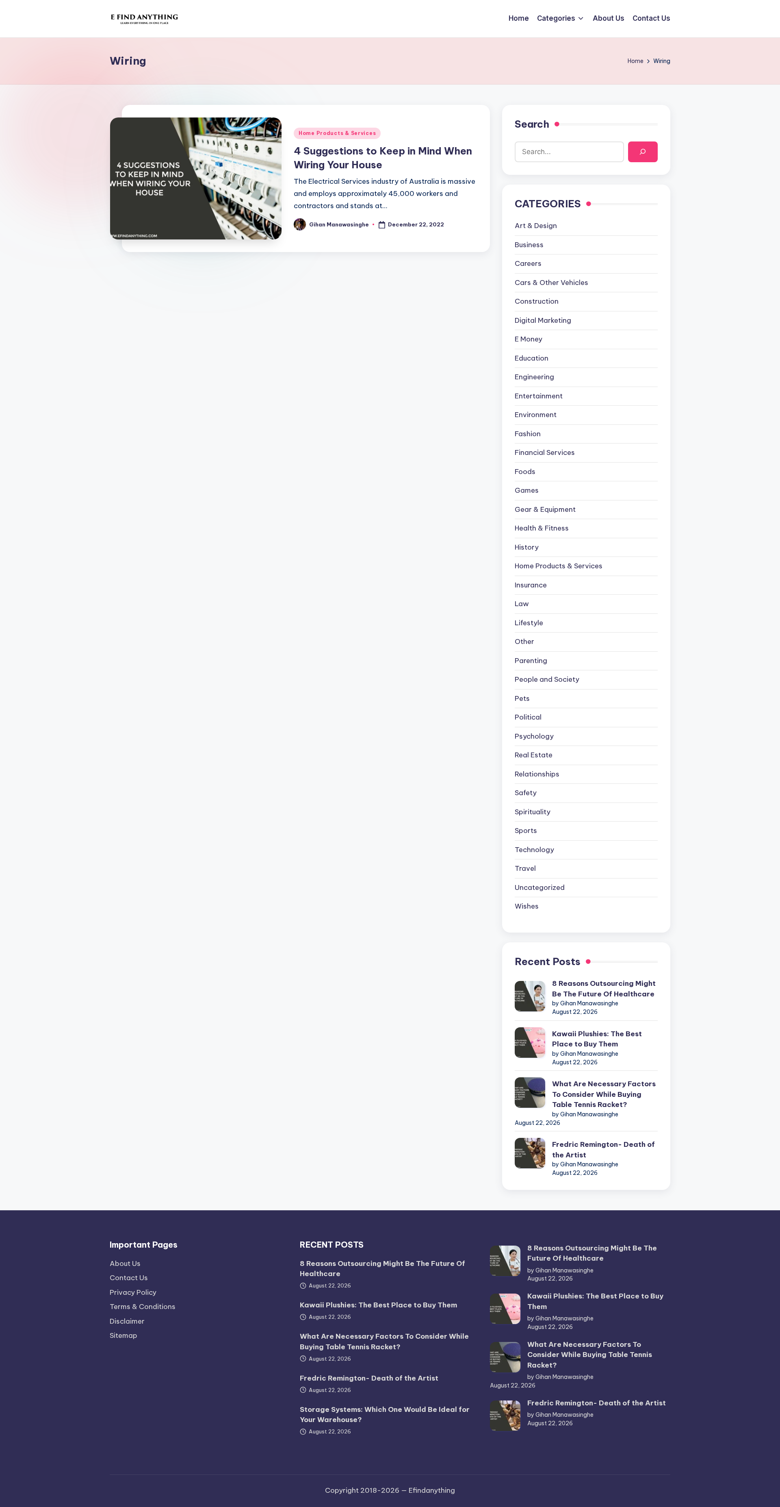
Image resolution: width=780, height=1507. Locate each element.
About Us (125, 1263)
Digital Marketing (543, 320)
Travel (525, 868)
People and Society (547, 679)
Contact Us (129, 1277)
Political (528, 717)
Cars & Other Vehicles (551, 282)
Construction (537, 301)
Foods (525, 471)
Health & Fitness (542, 528)
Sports (526, 830)
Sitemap (123, 1335)
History (527, 547)
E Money (528, 339)
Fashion (528, 433)
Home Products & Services (337, 133)
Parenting (531, 660)
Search (532, 124)
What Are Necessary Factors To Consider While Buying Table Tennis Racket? (604, 1094)
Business (529, 244)
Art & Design (536, 225)
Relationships (537, 774)
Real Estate (533, 754)
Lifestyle (529, 622)
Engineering (534, 376)
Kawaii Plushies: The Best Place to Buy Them (597, 1039)
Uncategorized (540, 887)
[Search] (643, 151)
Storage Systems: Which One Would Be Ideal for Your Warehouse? (385, 1414)
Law (522, 603)
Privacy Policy (133, 1292)
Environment (536, 414)
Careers (528, 263)
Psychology (534, 736)
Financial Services (545, 452)
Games (527, 490)
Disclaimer (127, 1321)
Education (531, 358)
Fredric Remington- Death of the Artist (603, 1149)
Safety (526, 792)
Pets (522, 698)
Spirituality (532, 811)
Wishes (527, 906)
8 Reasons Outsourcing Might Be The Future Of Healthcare (604, 988)
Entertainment (539, 395)
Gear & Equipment (545, 509)
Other (524, 641)
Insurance (531, 585)
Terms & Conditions (143, 1306)
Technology (534, 849)
